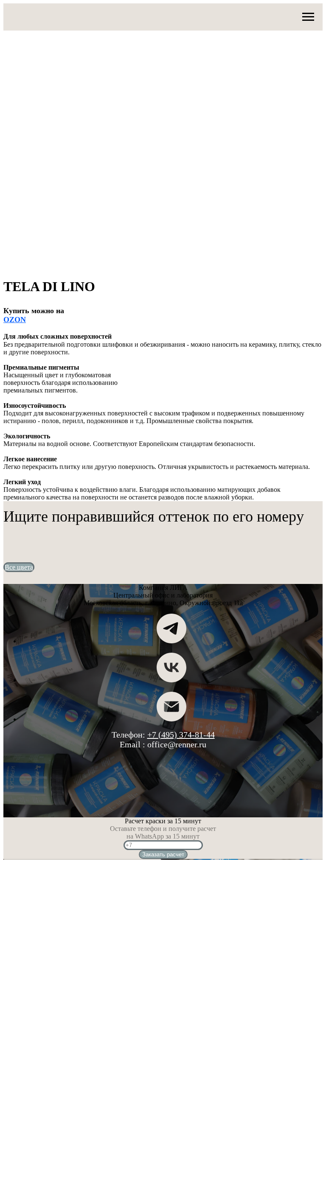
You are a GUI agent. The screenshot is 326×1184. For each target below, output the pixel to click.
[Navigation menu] (308, 17)
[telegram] (171, 641)
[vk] (171, 680)
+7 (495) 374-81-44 (181, 734)
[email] (171, 719)
